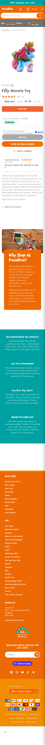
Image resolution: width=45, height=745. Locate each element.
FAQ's (7, 547)
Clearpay (8, 567)
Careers (8, 574)
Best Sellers (10, 485)
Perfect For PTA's (12, 482)
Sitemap (23, 714)
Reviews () (13, 97)
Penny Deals (10, 502)
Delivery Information (13, 536)
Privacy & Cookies (12, 557)
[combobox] (22, 15)
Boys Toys (9, 489)
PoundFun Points (12, 529)
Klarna (7, 564)
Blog (6, 571)
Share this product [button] (13, 207)
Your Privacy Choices (13, 595)
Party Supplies (11, 499)
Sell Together (10, 513)
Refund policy (31, 722)
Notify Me (22, 109)
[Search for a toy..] (40, 15)
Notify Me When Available (22, 144)
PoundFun (6, 30)
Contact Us (9, 577)
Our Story (9, 526)
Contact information (17, 718)
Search (8, 591)
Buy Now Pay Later (13, 560)
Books (7, 495)
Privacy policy (34, 714)
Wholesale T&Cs (11, 554)
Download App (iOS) (13, 581)
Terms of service (17, 722)
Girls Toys (9, 492)
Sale (6, 506)
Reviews (8, 533)
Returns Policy (11, 543)
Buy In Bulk (10, 588)
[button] (31, 9)
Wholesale (9, 509)
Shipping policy (32, 718)
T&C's (7, 550)
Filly (12, 85)
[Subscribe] (37, 655)
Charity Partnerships (13, 540)
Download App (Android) (15, 584)
